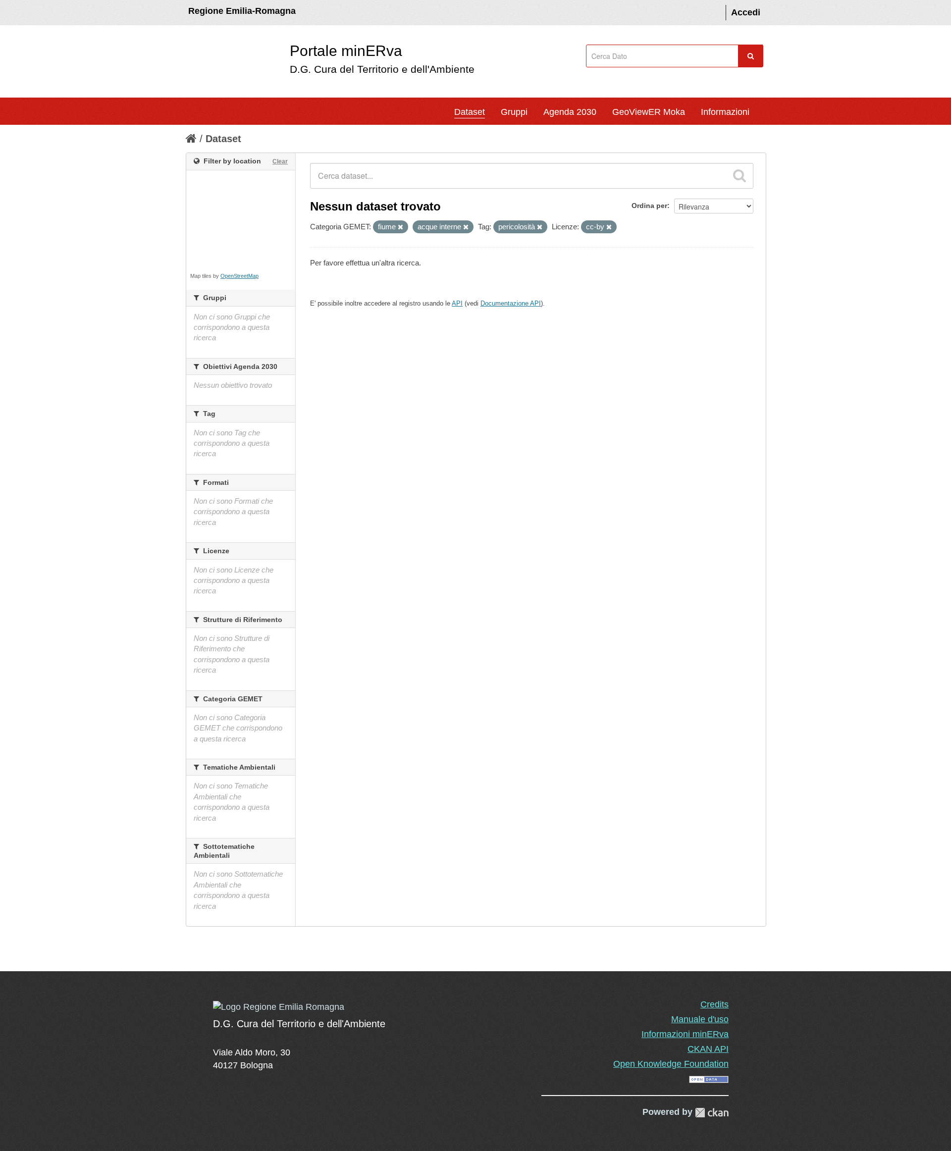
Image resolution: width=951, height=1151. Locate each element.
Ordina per (649, 205)
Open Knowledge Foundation (671, 1064)
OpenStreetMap (239, 276)
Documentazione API (510, 303)
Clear (280, 161)
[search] (739, 175)
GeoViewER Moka (648, 112)
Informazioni (725, 112)
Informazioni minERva (685, 1034)
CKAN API (708, 1049)
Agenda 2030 (569, 112)
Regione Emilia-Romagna (242, 11)
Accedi (745, 12)
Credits (714, 1004)
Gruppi (514, 112)
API (457, 303)
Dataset (469, 112)
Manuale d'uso (700, 1019)
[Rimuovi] (400, 227)
